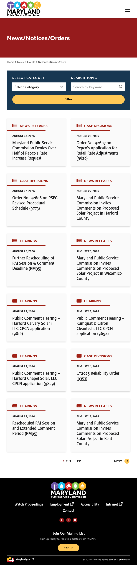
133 (79, 461)
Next (118, 461)
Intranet (112, 504)
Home (10, 62)
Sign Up (68, 547)
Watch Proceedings (29, 504)
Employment (59, 504)
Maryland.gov (23, 559)
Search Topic (84, 78)
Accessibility (90, 504)
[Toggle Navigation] (127, 9)
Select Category (28, 78)
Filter (69, 99)
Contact (68, 510)
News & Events (26, 62)
